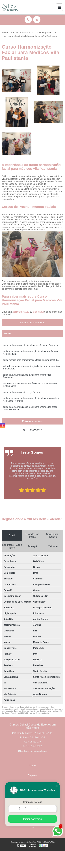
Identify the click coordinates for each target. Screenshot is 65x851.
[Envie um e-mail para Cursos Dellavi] (36, 19)
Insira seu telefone (32, 802)
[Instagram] (32, 826)
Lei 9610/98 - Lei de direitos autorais (33, 713)
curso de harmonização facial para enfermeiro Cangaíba (30, 345)
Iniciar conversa (32, 818)
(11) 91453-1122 (21, 312)
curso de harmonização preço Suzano (21, 392)
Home (32, 765)
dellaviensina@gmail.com (34, 751)
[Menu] (59, 7)
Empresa (32, 775)
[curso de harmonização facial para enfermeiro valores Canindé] (17, 144)
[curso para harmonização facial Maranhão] (17, 80)
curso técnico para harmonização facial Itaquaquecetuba (31, 360)
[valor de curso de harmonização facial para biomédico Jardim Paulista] (48, 80)
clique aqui (38, 312)
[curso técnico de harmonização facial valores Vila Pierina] (48, 112)
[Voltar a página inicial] (10, 7)
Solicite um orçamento (32, 322)
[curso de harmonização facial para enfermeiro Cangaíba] (17, 112)
